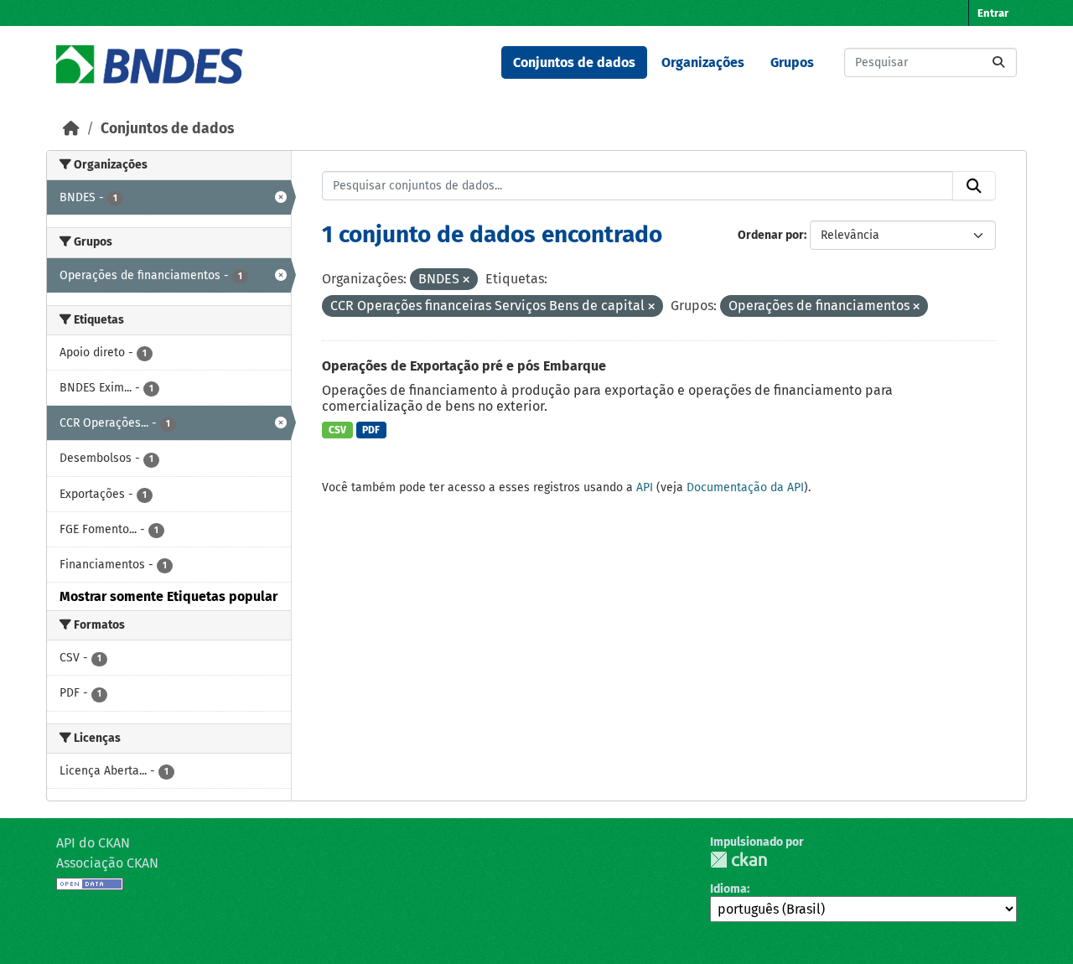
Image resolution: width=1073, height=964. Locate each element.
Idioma (728, 889)
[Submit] (998, 62)
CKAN (738, 859)
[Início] (71, 128)
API (644, 487)
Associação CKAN (107, 863)
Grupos (792, 62)
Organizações (702, 62)
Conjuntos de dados (574, 62)
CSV (337, 430)
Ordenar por (771, 235)
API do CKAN (93, 843)
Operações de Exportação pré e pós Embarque (464, 366)
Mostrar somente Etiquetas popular (168, 596)
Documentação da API (745, 487)
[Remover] (466, 280)
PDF (371, 430)
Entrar (992, 13)
